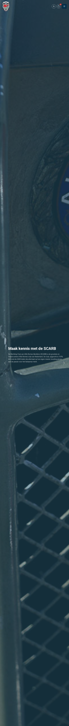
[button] (54, 6)
